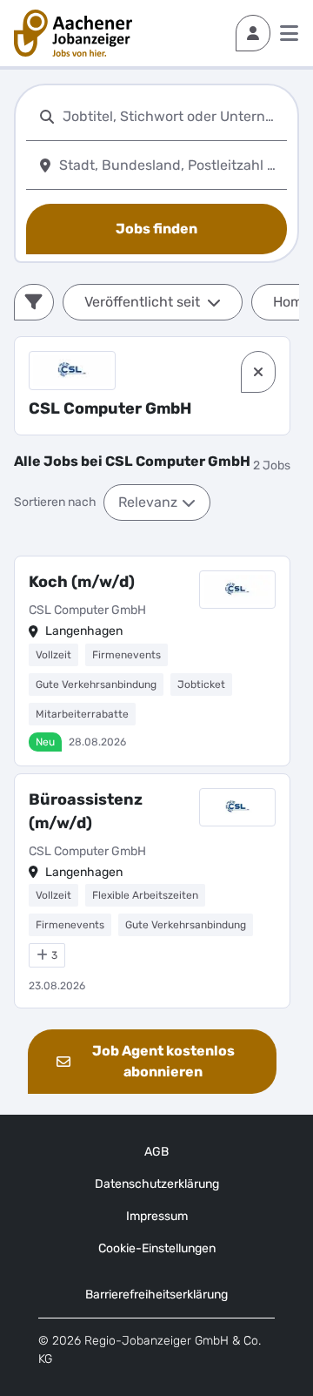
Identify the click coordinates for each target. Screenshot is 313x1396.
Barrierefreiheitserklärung (156, 1294)
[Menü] (289, 33)
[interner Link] (73, 33)
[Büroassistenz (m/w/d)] (152, 891)
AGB (156, 1151)
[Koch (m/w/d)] (152, 660)
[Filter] (34, 302)
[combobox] (171, 116)
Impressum (157, 1216)
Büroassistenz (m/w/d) (86, 811)
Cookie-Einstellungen (157, 1248)
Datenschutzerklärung (157, 1184)
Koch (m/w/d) (82, 581)
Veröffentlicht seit (142, 301)
